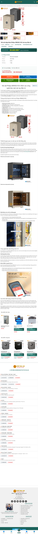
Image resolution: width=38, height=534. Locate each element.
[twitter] (15, 501)
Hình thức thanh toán (24, 511)
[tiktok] (23, 501)
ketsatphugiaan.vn (20, 497)
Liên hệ (22, 524)
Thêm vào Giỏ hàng (10, 80)
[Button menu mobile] (1, 2)
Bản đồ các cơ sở (23, 521)
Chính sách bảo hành (24, 509)
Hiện (36, 85)
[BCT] (15, 530)
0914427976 (8, 72)
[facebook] (12, 501)
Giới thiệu (22, 522)
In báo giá (28, 77)
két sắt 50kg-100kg (18, 44)
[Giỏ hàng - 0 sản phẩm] (36, 2)
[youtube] (18, 501)
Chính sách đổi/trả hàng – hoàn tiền (27, 505)
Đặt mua (28, 80)
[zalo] (26, 501)
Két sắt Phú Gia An (3, 5)
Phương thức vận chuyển (25, 512)
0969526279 (19, 72)
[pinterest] (20, 501)
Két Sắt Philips (18, 5)
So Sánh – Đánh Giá (4, 522)
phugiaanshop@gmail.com (19, 498)
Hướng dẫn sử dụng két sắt (25, 508)
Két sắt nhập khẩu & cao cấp (11, 5)
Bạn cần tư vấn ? (10, 77)
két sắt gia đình (27, 151)
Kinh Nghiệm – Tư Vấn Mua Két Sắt (7, 518)
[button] (34, 2)
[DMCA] (23, 530)
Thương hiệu (10, 46)
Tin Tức (2, 521)
